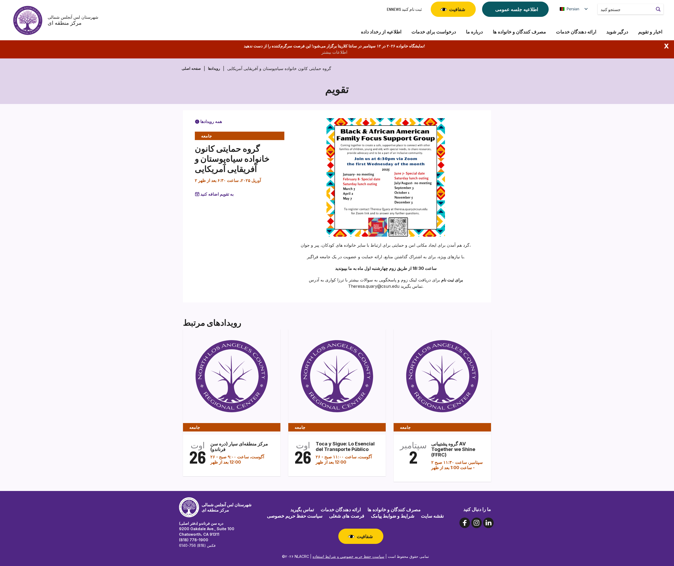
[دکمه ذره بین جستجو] (658, 9)
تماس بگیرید (302, 509)
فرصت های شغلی (346, 516)
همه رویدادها (210, 121)
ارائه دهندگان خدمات (576, 31)
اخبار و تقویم (650, 31)
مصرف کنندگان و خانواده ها (519, 31)
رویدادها (214, 68)
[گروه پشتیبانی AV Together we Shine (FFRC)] (442, 376)
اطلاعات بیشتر (334, 52)
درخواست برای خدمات (434, 31)
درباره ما (474, 31)
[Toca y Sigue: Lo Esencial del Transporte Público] (337, 376)
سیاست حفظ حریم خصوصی (295, 516)
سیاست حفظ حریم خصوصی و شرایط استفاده (348, 556)
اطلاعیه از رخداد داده (381, 31)
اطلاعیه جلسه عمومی (516, 9)
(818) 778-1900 (193, 540)
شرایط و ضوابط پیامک (392, 516)
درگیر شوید (617, 31)
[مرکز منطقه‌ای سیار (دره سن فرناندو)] (231, 376)
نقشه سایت (432, 516)
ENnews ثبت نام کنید (404, 9)
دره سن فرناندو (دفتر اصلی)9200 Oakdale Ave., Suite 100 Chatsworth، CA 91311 (206, 529)
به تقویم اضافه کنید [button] (217, 194)
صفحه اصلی (191, 68)
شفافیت (457, 9)
